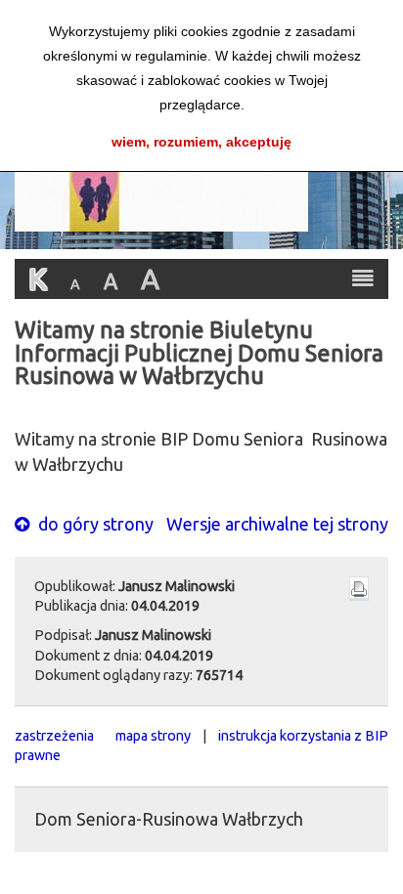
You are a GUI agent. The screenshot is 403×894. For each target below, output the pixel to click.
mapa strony (153, 736)
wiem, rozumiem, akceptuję (201, 141)
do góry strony (94, 523)
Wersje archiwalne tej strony (277, 523)
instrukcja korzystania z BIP (303, 736)
